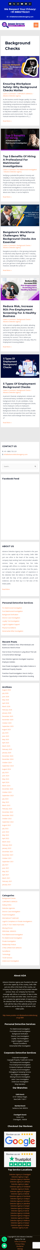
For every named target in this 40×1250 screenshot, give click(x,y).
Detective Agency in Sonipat (20, 1206)
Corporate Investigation (20, 1057)
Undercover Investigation (10, 961)
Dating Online (6, 905)
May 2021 (5, 871)
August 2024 (6, 769)
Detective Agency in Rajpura (20, 1216)
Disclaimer (20, 1246)
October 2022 (7, 819)
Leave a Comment (9, 94)
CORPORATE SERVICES (24, 94)
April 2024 (5, 782)
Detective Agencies (8, 908)
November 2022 (7, 815)
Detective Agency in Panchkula (20, 1196)
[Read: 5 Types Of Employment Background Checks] (20, 366)
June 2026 (5, 697)
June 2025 (5, 736)
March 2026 (6, 706)
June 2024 (5, 776)
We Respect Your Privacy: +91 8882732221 (20, 10)
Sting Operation (20, 1084)
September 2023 (8, 795)
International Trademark (10, 918)
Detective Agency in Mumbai (20, 1179)
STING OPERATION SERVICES (12, 948)
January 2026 (6, 713)
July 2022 (5, 829)
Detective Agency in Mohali (20, 1194)
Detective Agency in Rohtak (20, 1225)
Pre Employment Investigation (20, 1062)
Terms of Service (20, 1241)
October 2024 (7, 762)
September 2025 (8, 726)
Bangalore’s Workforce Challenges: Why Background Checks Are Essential (19, 237)
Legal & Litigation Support (11, 624)
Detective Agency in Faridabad (20, 1187)
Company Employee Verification (20, 1067)
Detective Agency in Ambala (20, 1213)
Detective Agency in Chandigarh (20, 1174)
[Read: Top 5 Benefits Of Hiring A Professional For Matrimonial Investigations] (20, 139)
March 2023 (6, 805)
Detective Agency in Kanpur (20, 1223)
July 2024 (5, 772)
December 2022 (7, 812)
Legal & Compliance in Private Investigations (17, 921)
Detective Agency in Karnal (20, 1211)
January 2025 (6, 753)
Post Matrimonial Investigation (12, 611)
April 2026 (5, 703)
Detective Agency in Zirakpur (20, 1199)
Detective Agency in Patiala (20, 1218)
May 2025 (5, 739)
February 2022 (7, 845)
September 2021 (8, 862)
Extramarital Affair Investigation (12, 631)
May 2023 (5, 802)
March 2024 (6, 786)
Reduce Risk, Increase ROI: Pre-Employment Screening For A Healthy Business (19, 311)
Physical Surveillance (9, 628)
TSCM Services (7, 958)
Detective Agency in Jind (20, 1228)
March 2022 (6, 842)
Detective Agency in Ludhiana (20, 1182)
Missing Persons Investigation (20, 1077)
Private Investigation (9, 941)
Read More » (7, 121)
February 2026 (7, 710)
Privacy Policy (20, 1244)
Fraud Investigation (8, 915)
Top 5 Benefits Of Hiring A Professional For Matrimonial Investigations (19, 161)
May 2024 (5, 779)
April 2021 (5, 875)
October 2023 (7, 792)
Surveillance (6, 951)
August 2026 (6, 690)
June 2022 (5, 832)
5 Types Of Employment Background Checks (19, 385)
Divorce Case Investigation (11, 618)
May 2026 (5, 700)
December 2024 (7, 756)
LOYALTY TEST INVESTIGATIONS (13, 925)
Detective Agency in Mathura (20, 1220)
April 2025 (5, 743)
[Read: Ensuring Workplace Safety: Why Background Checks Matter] (20, 67)
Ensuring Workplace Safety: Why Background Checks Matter (20, 87)
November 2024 (7, 759)
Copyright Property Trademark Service (20, 1060)
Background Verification (10, 615)
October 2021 (7, 858)
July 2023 (5, 799)
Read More (6, 589)
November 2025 (7, 720)
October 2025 (7, 723)
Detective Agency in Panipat (20, 1208)
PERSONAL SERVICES (9, 931)
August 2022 (6, 825)
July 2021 (5, 865)
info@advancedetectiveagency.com (15, 454)
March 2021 (6, 878)
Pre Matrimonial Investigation (12, 608)
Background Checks (23, 245)
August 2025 (6, 729)
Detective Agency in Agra (20, 1177)
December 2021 (7, 852)
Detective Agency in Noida (20, 1189)
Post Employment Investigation (20, 1065)
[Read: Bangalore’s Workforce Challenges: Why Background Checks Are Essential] (20, 215)
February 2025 (7, 749)
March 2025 (6, 746)
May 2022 (5, 835)
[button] (36, 25)
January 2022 (6, 848)
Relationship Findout (9, 945)
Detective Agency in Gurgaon (20, 1191)
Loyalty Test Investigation (10, 621)
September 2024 (8, 766)
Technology (6, 954)
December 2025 (7, 716)
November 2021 (7, 855)
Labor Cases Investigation (20, 1079)
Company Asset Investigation (20, 1070)
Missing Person (7, 928)
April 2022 (5, 838)
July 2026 (5, 693)
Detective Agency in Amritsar (20, 1201)
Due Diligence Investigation (20, 1074)
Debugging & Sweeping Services (20, 1072)
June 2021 (5, 868)
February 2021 (7, 881)
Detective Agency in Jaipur (20, 1184)
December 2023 (7, 789)
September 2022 (8, 822)
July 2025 (5, 733)
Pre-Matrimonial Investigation (27, 170)
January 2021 (6, 885)
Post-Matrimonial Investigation (12, 935)
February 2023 (7, 809)
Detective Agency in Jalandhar (20, 1204)
